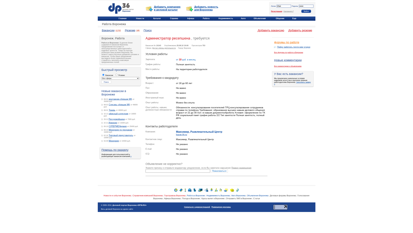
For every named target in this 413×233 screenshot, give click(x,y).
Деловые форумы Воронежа (283, 195)
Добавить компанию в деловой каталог (167, 8)
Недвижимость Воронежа (218, 195)
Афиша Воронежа (172, 198)
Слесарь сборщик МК (119, 104)
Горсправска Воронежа (175, 195)
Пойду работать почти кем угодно (293, 47)
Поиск (148, 30)
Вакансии (108, 30)
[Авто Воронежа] (200, 190)
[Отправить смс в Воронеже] (237, 190)
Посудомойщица (117, 119)
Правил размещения (241, 168)
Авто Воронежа (238, 195)
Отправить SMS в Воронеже (239, 198)
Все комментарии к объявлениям (288, 66)
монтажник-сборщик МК (120, 99)
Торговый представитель (121, 135)
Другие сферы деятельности (164, 48)
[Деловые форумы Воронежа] (211, 190)
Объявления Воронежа (257, 195)
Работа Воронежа (114, 24)
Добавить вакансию (271, 30)
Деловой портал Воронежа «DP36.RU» (129, 205)
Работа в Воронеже (196, 195)
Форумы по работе (286, 42)
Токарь (112, 110)
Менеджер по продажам (120, 130)
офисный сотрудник (118, 113)
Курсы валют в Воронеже (213, 198)
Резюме (130, 30)
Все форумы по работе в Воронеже (288, 52)
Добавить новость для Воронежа (206, 8)
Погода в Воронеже (191, 198)
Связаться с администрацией (197, 207)
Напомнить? (288, 11)
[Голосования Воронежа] (216, 190)
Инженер (113, 123)
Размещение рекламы (221, 207)
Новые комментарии (288, 60)
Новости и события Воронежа (117, 195)
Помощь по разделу (114, 150)
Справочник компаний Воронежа (148, 195)
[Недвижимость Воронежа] (194, 190)
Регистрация (276, 11)
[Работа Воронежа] (189, 190)
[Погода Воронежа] (226, 190)
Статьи (256, 198)
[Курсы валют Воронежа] (232, 190)
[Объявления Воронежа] (206, 190)
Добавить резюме (300, 30)
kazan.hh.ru (181, 134)
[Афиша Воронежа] (220, 190)
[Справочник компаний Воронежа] (181, 190)
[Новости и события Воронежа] (175, 190)
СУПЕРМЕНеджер (118, 126)
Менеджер (114, 141)
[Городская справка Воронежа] (185, 190)
